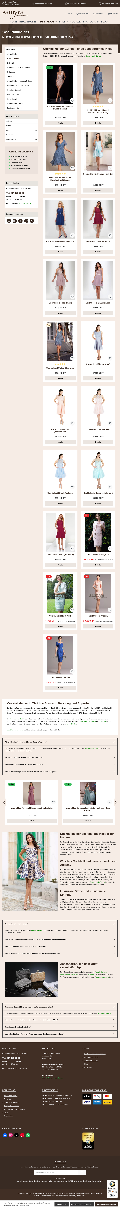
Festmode (10, 49)
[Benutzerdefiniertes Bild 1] (88, 1140)
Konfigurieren (61, 1204)
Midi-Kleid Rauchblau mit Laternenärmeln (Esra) (98, 111)
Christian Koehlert (14, 90)
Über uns (7, 1099)
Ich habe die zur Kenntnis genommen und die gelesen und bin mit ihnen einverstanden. (61, 1181)
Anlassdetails (11, 139)
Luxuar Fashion (13, 95)
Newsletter (88, 1067)
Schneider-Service (104, 1013)
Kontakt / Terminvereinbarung (95, 1054)
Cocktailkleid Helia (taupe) (60, 303)
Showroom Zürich (10, 1096)
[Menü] (116, 1181)
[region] (60, 802)
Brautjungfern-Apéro (91, 1057)
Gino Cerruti (12, 99)
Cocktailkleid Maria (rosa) (98, 554)
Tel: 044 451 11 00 (12, 5)
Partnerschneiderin (102, 977)
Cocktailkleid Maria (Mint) (60, 616)
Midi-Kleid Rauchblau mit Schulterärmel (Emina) (60, 179)
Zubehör (10, 77)
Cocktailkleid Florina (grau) (98, 364)
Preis (8, 130)
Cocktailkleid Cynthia (60, 677)
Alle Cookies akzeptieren (106, 1204)
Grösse (9, 121)
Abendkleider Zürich (14, 104)
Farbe (8, 126)
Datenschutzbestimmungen (14, 1109)
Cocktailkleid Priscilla (98, 616)
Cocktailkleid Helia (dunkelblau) (60, 241)
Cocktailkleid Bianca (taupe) (98, 303)
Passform (9, 135)
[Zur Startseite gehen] (15, 14)
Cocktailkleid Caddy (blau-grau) (60, 368)
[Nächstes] (116, 802)
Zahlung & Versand (11, 1102)
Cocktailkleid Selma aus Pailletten (98, 174)
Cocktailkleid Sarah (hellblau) (60, 493)
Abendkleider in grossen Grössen (20, 81)
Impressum (8, 1116)
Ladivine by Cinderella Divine (18, 86)
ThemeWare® (81, 1196)
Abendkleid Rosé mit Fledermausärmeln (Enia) (31, 808)
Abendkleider (12, 54)
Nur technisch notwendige (81, 1204)
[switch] (112, 1195)
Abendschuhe (83, 721)
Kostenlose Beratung (43, 3)
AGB (6, 1113)
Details (60, 123)
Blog (86, 1064)
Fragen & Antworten (11, 1106)
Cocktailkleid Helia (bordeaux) (98, 241)
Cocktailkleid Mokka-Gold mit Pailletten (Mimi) (60, 107)
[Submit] (82, 1172)
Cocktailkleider (13, 58)
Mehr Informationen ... (23, 1205)
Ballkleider (11, 63)
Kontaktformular (25, 203)
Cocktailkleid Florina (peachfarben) (60, 430)
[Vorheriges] (4, 802)
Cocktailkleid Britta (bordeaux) (60, 554)
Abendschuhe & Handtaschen (18, 68)
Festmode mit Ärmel (15, 108)
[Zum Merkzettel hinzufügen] (72, 100)
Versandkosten (55, 1193)
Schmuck (11, 72)
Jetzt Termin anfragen (15, 730)
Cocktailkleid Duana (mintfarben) (98, 493)
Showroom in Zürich (93, 56)
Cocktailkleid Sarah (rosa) (98, 429)
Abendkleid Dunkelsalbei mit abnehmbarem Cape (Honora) (88, 809)
